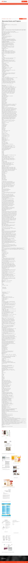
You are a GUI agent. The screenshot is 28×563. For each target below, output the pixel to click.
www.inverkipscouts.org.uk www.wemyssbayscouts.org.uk (8, 453)
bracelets (10, 18)
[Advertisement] (14, 11)
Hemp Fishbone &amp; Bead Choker (6, 469)
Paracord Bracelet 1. (16, 477)
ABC (4, 1)
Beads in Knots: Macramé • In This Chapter (6, 501)
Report (21, 18)
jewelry (7, 18)
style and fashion (4, 18)
